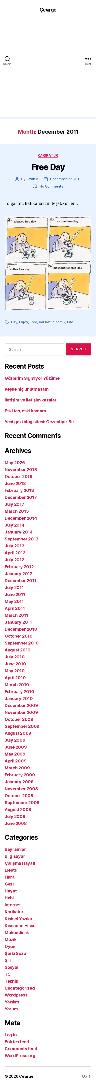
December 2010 (21, 629)
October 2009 (19, 719)
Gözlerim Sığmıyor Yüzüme (32, 378)
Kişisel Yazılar (19, 918)
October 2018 (18, 476)
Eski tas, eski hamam (25, 410)
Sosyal (11, 967)
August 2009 (18, 733)
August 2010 (18, 650)
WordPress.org (20, 1055)
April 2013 (15, 552)
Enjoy (23, 322)
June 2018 (15, 483)
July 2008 (15, 816)
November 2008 (21, 788)
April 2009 (15, 761)
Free (33, 322)
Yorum (11, 1008)
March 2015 (17, 511)
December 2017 (21, 497)
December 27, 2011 (65, 179)
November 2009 (21, 712)
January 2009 (19, 781)
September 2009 (22, 726)
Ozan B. (33, 179)
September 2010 (22, 643)
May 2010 (15, 670)
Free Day (48, 167)
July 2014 (14, 525)
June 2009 (16, 747)
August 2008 (18, 809)
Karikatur (48, 155)
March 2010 (17, 684)
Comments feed (21, 1048)
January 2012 (18, 573)
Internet (13, 904)
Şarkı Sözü (15, 953)
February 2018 (19, 490)
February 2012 (19, 566)
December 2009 (21, 705)
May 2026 (15, 462)
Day (14, 322)
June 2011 (15, 594)
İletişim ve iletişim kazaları (31, 400)
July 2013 (14, 545)
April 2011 (15, 608)
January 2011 (18, 622)
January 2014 (19, 532)
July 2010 (15, 656)
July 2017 (14, 504)
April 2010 (15, 677)
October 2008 (19, 795)
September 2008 (22, 802)
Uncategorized (20, 988)
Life (70, 322)
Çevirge (48, 9)
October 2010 (19, 636)
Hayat (11, 891)
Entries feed (17, 1041)
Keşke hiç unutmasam (27, 389)
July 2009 (15, 740)
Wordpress (16, 995)
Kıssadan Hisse (20, 925)
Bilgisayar (15, 856)
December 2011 (20, 580)
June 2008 (16, 823)
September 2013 (21, 539)
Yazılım (12, 1002)
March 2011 (16, 615)
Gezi (9, 884)
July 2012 (14, 559)
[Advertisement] (48, 69)
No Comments (51, 186)
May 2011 (14, 601)
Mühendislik (17, 932)
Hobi (9, 897)
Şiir (8, 960)
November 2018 (21, 469)
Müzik (11, 939)
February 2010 (19, 691)
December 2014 (21, 518)
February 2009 (20, 774)
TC (7, 974)
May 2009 (15, 754)
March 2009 (17, 767)
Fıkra (10, 877)
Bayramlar (15, 849)
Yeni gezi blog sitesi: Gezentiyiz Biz (40, 421)
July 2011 (14, 587)
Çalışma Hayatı (20, 863)
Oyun (10, 946)
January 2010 (19, 698)
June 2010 (15, 663)
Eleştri (11, 870)
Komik (60, 322)
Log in (11, 1034)
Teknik (11, 981)
